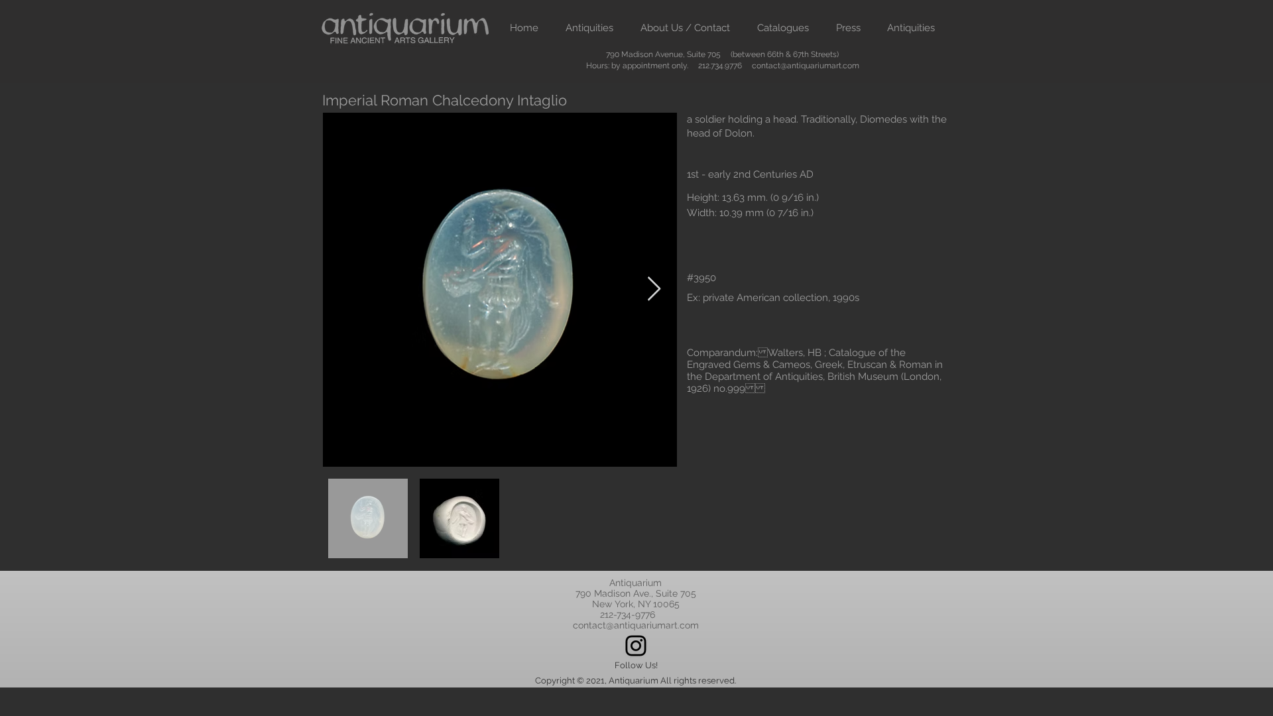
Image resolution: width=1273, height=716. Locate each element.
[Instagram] (636, 646)
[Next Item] (654, 289)
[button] (589, 28)
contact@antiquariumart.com (805, 65)
